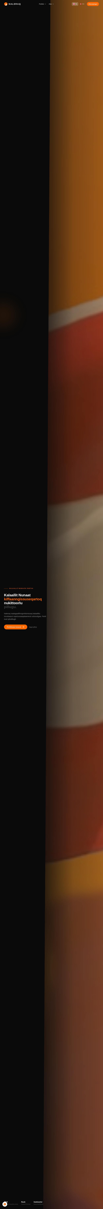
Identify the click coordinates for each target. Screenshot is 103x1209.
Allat (50, 4)
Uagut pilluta (33, 627)
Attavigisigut (93, 4)
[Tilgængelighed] (4, 1204)
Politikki (41, 4)
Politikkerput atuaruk (14, 627)
